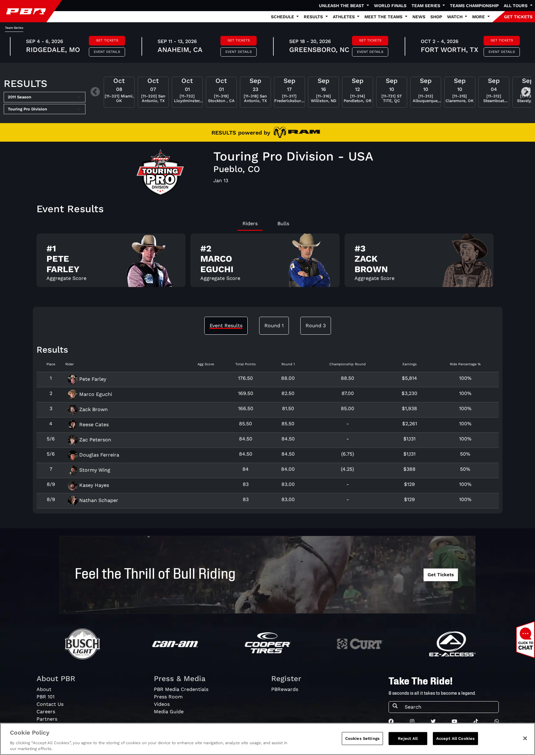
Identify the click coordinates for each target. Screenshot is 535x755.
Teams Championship (474, 5)
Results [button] (314, 16)
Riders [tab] (250, 223)
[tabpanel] (268, 263)
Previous (95, 92)
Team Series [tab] (14, 27)
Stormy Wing (94, 470)
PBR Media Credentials (181, 689)
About (44, 689)
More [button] (479, 16)
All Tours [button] (516, 5)
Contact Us (50, 704)
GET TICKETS (518, 16)
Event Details (107, 52)
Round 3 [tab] (316, 325)
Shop (436, 16)
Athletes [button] (344, 16)
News (418, 16)
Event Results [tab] (226, 325)
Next (525, 92)
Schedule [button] (283, 16)
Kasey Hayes (93, 485)
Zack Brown (93, 409)
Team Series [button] (426, 5)
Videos (162, 704)
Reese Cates (93, 424)
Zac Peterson (94, 440)
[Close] (525, 738)
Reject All (408, 738)
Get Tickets (107, 40)
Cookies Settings (362, 738)
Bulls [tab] (283, 223)
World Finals (390, 5)
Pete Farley (92, 379)
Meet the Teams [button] (384, 16)
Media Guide (169, 711)
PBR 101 (45, 697)
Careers (46, 711)
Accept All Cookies (455, 738)
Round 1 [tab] (274, 325)
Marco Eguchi (95, 394)
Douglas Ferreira (98, 455)
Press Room (168, 697)
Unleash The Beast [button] (342, 5)
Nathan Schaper (98, 500)
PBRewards (284, 689)
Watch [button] (455, 16)
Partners (47, 719)
